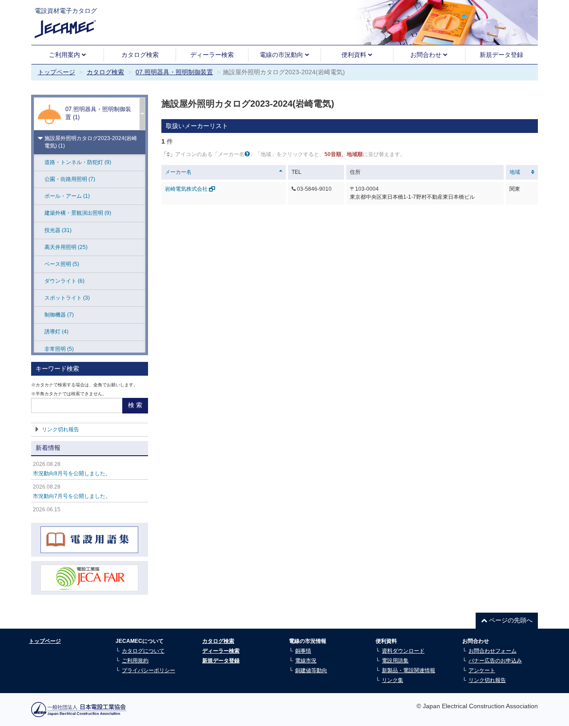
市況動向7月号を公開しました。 (72, 496)
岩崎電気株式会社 (187, 189)
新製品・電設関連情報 (408, 670)
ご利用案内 (65, 54)
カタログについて (143, 651)
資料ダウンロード (403, 651)
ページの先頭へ (510, 620)
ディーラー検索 (212, 54)
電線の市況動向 (282, 54)
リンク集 (392, 680)
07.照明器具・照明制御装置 (174, 72)
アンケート (482, 670)
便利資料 (354, 54)
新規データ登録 (501, 54)
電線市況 (306, 661)
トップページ (56, 72)
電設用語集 (395, 661)
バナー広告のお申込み (495, 661)
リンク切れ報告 (60, 429)
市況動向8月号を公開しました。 (72, 473)
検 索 (135, 405)
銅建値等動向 (311, 670)
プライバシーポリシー (148, 670)
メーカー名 (178, 172)
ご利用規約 (135, 661)
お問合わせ (426, 54)
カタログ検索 (140, 54)
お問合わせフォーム (493, 651)
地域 (514, 172)
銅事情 (303, 651)
